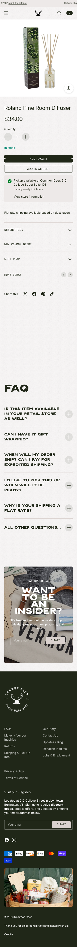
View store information (29, 196)
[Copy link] (52, 294)
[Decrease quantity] (8, 137)
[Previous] (63, 274)
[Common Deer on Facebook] (6, 840)
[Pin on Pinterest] (43, 294)
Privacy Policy (14, 771)
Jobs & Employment (56, 755)
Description (13, 230)
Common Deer (23, 917)
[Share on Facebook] (34, 294)
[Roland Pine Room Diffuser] (38, 58)
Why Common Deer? (18, 244)
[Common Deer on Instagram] (14, 840)
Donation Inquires (55, 748)
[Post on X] (25, 294)
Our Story (49, 729)
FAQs (7, 729)
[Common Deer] (38, 13)
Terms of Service (16, 778)
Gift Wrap (12, 259)
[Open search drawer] (59, 13)
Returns (9, 746)
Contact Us (50, 735)
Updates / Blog (53, 742)
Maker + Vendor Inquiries (15, 737)
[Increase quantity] (26, 137)
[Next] (70, 274)
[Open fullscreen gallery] (69, 88)
